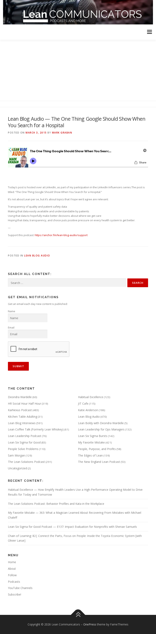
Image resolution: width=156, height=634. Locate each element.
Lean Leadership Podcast (24, 436)
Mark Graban (62, 132)
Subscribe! (14, 594)
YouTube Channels (20, 588)
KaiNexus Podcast (20, 410)
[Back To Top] (78, 615)
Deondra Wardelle (20, 397)
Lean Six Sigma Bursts (92, 436)
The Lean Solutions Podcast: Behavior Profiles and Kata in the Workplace (56, 504)
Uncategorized (17, 468)
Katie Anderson (88, 410)
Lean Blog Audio (37, 255)
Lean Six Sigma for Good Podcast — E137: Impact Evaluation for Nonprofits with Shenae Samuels (72, 527)
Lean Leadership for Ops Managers (101, 429)
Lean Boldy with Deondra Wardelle (101, 423)
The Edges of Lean (90, 455)
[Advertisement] (78, 70)
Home (12, 562)
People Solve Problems (23, 449)
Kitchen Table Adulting (22, 416)
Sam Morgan (16, 455)
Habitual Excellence (90, 397)
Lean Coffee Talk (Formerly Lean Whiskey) (36, 429)
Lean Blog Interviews (22, 423)
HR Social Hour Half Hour (24, 403)
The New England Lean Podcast (99, 462)
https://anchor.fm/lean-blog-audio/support (61, 235)
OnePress (89, 624)
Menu (149, 32)
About (12, 568)
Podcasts (14, 582)
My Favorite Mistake (91, 442)
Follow (12, 575)
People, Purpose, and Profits (97, 449)
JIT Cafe (83, 403)
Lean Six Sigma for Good (24, 442)
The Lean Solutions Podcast (26, 462)
